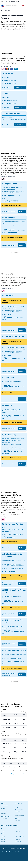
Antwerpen (4, 828)
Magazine (17, 820)
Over (3, 848)
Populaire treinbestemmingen (9, 825)
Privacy (13, 848)
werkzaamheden (11, 1)
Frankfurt (17, 828)
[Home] (2, 10)
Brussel (3, 839)
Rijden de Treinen (13, 847)
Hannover (17, 834)
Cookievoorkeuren (21, 848)
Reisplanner (18, 807)
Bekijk (21, 211)
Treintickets (7, 10)
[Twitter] (3, 851)
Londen (3, 836)
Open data (8, 848)
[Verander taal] (23, 6)
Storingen (3, 813)
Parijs (2, 834)
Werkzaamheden (5, 816)
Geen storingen (4, 1)
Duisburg (17, 831)
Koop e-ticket (19, 87)
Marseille (17, 839)
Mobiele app (4, 808)
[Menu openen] (26, 5)
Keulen (3, 841)
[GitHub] (19, 851)
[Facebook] (6, 851)
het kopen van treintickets (17, 773)
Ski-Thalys (18, 841)
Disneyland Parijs (19, 836)
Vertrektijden (4, 811)
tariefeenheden (13, 771)
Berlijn (2, 831)
